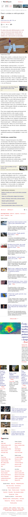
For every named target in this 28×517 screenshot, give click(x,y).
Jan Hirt (16, 447)
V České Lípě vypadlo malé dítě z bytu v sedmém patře (17, 294)
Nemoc (2, 215)
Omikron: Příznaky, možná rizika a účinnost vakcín (13, 198)
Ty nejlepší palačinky (19, 457)
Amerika (9, 309)
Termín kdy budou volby (6, 448)
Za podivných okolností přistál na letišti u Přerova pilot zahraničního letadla (17, 222)
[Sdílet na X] (26, 209)
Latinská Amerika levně (6, 478)
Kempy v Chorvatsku (5, 471)
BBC (11, 20)
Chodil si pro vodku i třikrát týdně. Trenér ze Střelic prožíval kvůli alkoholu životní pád (3, 378)
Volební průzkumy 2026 (6, 445)
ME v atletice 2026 (5, 462)
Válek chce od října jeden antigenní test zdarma (12, 196)
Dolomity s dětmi (4, 480)
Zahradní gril (11, 494)
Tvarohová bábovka (19, 462)
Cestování (10, 260)
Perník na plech (18, 466)
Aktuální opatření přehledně (8, 200)
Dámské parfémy (14, 498)
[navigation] (2, 2)
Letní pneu (22, 498)
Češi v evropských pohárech (13, 487)
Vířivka (16, 494)
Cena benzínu (18, 485)
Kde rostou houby (10, 485)
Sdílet (8, 24)
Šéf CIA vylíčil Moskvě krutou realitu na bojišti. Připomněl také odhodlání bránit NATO (17, 306)
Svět (1, 90)
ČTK (13, 20)
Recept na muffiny (18, 459)
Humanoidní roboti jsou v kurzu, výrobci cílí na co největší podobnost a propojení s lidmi (17, 282)
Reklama (14, 507)
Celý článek (24, 361)
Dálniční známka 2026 (19, 472)
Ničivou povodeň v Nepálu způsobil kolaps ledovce (16, 233)
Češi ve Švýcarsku (5, 476)
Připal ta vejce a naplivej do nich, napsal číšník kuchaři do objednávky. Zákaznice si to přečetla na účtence (17, 270)
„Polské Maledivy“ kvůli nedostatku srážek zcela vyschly (16, 257)
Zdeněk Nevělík (4, 20)
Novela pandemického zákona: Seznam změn (12, 205)
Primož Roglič (17, 450)
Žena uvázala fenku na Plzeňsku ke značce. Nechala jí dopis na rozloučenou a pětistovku (24, 377)
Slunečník (5, 492)
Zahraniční (10, 236)
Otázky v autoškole (19, 478)
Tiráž (22, 507)
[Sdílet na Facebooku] (24, 209)
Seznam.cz (20, 1)
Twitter (10, 507)
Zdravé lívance (18, 460)
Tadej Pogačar (18, 448)
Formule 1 (3, 464)
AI (8, 285)
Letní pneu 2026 (18, 471)
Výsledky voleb (4, 447)
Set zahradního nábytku (19, 492)
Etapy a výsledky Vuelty (19, 445)
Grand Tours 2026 (18, 452)
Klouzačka (10, 492)
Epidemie (17, 213)
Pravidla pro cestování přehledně (9, 203)
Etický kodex (14, 509)
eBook (3, 24)
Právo (8, 20)
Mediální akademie (7, 509)
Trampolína (22, 490)
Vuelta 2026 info (18, 443)
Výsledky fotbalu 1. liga (5, 459)
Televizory (13, 500)
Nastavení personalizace (18, 510)
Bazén (10, 490)
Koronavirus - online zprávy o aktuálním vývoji (9, 169)
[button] (14, 45)
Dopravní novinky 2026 (19, 474)
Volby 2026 (3, 443)
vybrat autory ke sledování (5, 22)
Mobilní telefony (18, 496)
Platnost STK (17, 480)
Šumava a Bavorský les (6, 474)
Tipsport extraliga (4, 460)
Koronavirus (22, 213)
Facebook (6, 507)
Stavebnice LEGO (6, 498)
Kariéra (18, 507)
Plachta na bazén (15, 490)
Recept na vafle (18, 464)
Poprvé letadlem (4, 472)
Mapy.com (13, 483)
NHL (2, 466)
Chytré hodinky (19, 500)
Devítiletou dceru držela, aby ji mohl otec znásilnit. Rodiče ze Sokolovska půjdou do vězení (16, 246)
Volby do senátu (4, 450)
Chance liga (3, 457)
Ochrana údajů (21, 509)
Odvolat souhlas (8, 510)
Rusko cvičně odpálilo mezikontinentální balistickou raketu (14, 375)
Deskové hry (7, 500)
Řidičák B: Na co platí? (19, 476)
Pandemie (7, 215)
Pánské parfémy (13, 502)
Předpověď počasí (20, 483)
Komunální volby (4, 452)
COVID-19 (12, 213)
